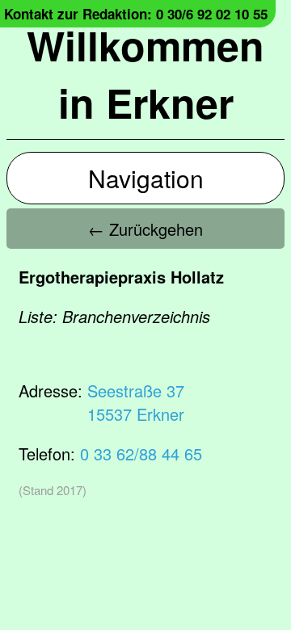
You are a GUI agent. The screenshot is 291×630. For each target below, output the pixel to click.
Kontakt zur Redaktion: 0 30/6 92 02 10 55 (136, 13)
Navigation (146, 178)
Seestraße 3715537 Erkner (135, 402)
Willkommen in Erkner (145, 73)
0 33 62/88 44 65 (141, 453)
